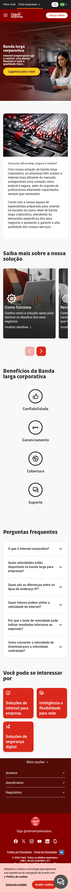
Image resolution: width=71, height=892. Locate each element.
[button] (29, 303)
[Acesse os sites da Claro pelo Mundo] (63, 4)
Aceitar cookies (44, 884)
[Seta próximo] (41, 351)
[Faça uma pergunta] (54, 4)
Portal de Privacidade (45, 852)
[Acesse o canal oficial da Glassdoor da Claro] (55, 841)
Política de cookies (17, 876)
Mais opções (35, 762)
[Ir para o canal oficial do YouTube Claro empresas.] (39, 841)
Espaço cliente (56, 15)
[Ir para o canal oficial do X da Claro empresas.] (23, 841)
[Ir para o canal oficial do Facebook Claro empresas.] (15, 841)
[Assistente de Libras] (61, 852)
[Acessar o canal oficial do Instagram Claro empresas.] (31, 841)
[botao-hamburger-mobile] (5, 15)
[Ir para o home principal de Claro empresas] (17, 15)
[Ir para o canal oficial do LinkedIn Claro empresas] (47, 841)
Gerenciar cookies (16, 884)
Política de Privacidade (19, 852)
